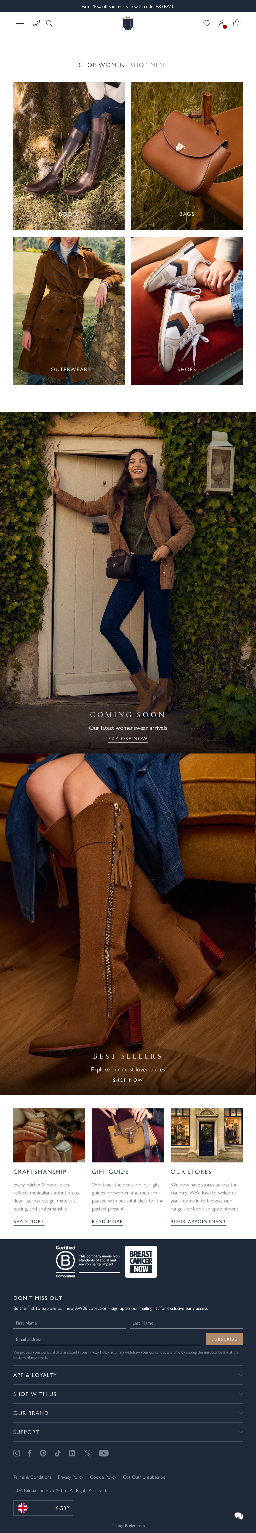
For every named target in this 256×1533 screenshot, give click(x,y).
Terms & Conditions (32, 1476)
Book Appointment (198, 1221)
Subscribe (224, 1339)
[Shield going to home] (128, 23)
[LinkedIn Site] (72, 1453)
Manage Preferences (128, 1525)
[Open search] (47, 23)
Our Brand (31, 1413)
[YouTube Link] (104, 1453)
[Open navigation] (20, 23)
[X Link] (87, 1453)
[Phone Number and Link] (36, 23)
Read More (28, 1221)
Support (26, 1432)
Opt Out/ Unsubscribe (144, 1476)
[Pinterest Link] (43, 1453)
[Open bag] (237, 23)
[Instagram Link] (16, 1453)
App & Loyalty (35, 1375)
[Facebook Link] (30, 1453)
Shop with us (35, 1394)
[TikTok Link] (58, 1453)
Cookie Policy (103, 1476)
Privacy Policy (98, 1352)
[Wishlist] (207, 23)
